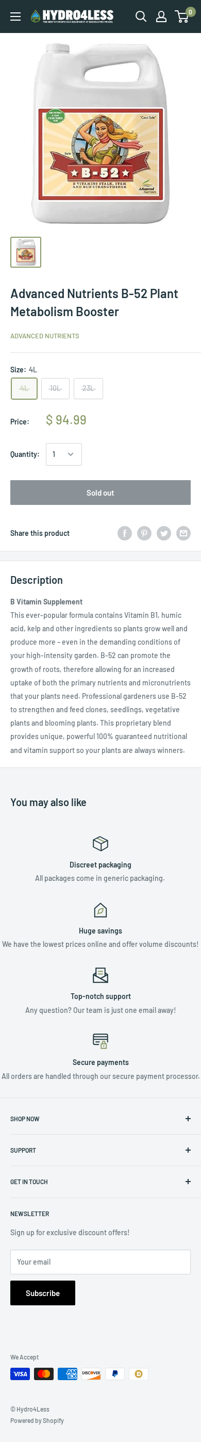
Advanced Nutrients (44, 336)
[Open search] (141, 16)
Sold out (100, 492)
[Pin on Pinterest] (144, 533)
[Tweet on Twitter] (164, 533)
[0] (182, 16)
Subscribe (43, 1293)
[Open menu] (15, 16)
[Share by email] (183, 533)
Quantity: (25, 454)
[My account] (161, 16)
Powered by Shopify (37, 1420)
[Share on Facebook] (125, 533)
